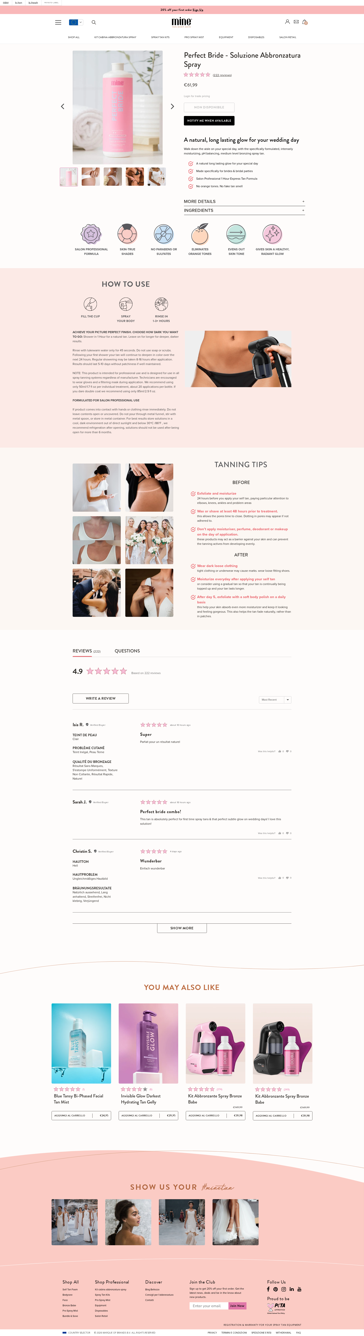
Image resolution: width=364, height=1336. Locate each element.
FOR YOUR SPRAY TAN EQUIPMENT (262, 1325)
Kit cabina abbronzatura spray (115, 37)
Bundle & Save (70, 1316)
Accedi (287, 22)
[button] (76, 22)
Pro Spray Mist (194, 37)
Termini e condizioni (234, 1332)
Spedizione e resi (261, 1332)
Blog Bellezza (152, 1289)
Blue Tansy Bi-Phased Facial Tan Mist (78, 1099)
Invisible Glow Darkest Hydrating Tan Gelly (141, 1099)
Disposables (256, 37)
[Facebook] (268, 1290)
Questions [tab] (127, 651)
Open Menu (58, 23)
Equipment (226, 37)
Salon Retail (287, 37)
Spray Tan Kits (160, 37)
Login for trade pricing (197, 96)
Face (65, 1300)
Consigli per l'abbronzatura (159, 1295)
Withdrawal (283, 1332)
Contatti (149, 1300)
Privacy (212, 1332)
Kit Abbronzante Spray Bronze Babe (215, 1099)
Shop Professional (112, 1282)
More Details (200, 201)
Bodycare (67, 1295)
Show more (182, 928)
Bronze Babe (69, 1305)
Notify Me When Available (209, 121)
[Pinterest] (275, 1290)
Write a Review (101, 698)
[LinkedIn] (292, 1289)
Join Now (237, 1306)
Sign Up (198, 10)
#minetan (218, 1188)
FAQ (298, 1332)
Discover (153, 1282)
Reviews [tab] (82, 651)
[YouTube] (299, 1289)
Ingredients (198, 210)
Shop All (73, 37)
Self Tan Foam (70, 1289)
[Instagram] (284, 1290)
